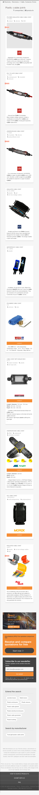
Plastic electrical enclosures (15, 711)
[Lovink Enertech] (19, 52)
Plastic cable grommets (14, 715)
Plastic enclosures (12, 702)
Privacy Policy (19, 678)
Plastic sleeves (26, 702)
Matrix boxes (23, 698)
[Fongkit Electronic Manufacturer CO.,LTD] (19, 465)
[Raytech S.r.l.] (19, 582)
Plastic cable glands (13, 706)
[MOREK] (19, 530)
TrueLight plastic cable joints (15, 734)
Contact (19, 343)
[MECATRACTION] (19, 226)
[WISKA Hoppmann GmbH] (19, 338)
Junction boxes (11, 698)
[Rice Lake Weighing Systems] (19, 395)
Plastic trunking (11, 719)
